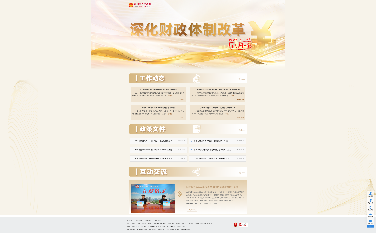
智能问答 (370, 216)
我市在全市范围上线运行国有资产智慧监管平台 (158, 90)
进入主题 (192, 210)
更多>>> (243, 79)
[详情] (170, 95)
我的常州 (370, 203)
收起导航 (370, 223)
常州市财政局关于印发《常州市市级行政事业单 (160, 141)
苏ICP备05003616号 (173, 229)
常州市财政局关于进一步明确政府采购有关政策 (160, 159)
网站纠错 (157, 220)
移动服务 (370, 210)
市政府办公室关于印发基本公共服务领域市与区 (219, 159)
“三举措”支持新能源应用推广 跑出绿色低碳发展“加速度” (218, 90)
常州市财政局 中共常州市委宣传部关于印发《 (219, 141)
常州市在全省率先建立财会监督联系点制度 (158, 108)
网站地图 (139, 220)
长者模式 (370, 196)
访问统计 (148, 220)
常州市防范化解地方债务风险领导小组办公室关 (219, 150)
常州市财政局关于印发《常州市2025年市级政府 (160, 150)
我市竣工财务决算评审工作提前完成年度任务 (217, 108)
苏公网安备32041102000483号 (137, 229)
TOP (370, 226)
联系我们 (130, 220)
